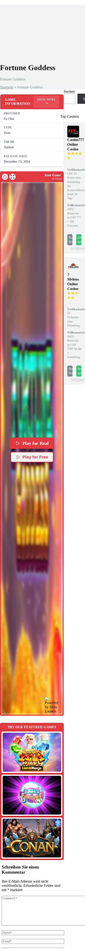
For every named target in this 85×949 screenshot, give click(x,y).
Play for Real (35, 443)
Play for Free (35, 457)
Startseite (6, 87)
